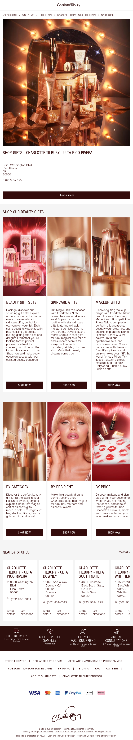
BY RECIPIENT (62, 486)
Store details (11, 612)
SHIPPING (64, 668)
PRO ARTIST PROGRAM (47, 660)
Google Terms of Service (98, 735)
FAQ (97, 668)
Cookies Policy (45, 731)
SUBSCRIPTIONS (18, 668)
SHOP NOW (24, 385)
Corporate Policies (84, 731)
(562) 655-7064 (13, 180)
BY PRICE (103, 486)
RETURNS (83, 668)
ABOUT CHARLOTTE (43, 676)
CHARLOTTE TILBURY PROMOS (82, 676)
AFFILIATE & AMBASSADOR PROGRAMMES (95, 660)
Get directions (27, 612)
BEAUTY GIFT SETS (21, 302)
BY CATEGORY (17, 486)
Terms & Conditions (64, 731)
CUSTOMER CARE (40, 668)
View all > (124, 552)
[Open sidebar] (5, 5)
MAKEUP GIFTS (108, 302)
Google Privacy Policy (71, 735)
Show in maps (66, 195)
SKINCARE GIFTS (64, 302)
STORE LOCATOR (15, 660)
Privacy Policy (30, 731)
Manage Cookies (103, 731)
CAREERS (112, 668)
